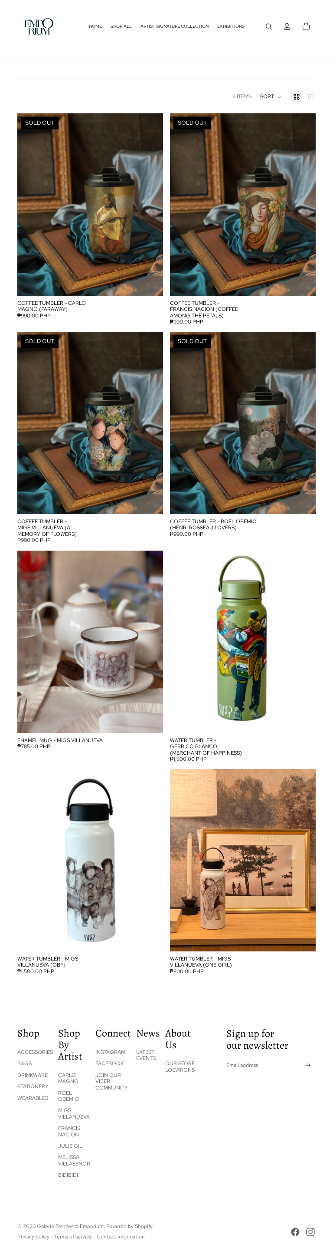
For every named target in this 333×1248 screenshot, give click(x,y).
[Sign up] (308, 1065)
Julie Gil (70, 1145)
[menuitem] (95, 26)
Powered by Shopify (129, 1226)
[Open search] (268, 26)
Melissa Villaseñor (74, 1160)
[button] (271, 96)
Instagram (110, 1052)
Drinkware (32, 1075)
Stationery (33, 1086)
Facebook (109, 1063)
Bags (24, 1063)
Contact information (121, 1236)
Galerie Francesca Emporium (70, 1226)
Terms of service (73, 1236)
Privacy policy (33, 1236)
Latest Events (146, 1055)
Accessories (35, 1052)
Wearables (32, 1098)
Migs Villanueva (74, 1113)
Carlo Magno (68, 1078)
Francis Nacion (69, 1131)
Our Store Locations (180, 1066)
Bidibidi (68, 1175)
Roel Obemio (68, 1096)
